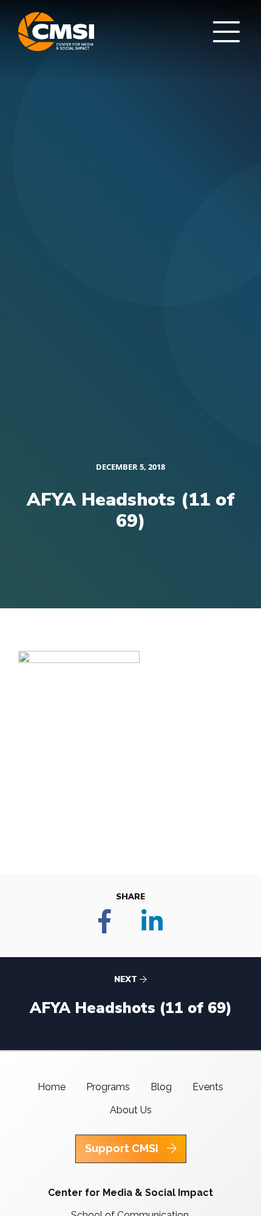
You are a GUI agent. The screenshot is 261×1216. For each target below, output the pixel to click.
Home (52, 1087)
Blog (161, 1087)
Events (207, 1087)
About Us (131, 1110)
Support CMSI (123, 1148)
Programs (108, 1087)
